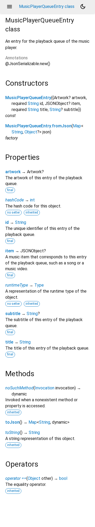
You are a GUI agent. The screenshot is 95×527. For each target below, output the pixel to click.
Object (31, 131)
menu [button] (9, 6)
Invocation (44, 387)
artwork (13, 171)
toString (12, 432)
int (32, 199)
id (7, 222)
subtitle (12, 313)
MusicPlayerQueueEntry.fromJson (38, 125)
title (9, 342)
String (33, 103)
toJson (12, 422)
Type (39, 285)
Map (77, 125)
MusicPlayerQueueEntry (28, 97)
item (9, 250)
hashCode (14, 199)
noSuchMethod (19, 387)
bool (63, 478)
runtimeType (16, 285)
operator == (15, 478)
